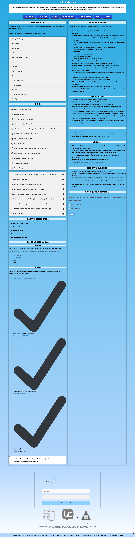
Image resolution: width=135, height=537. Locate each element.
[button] (29, 16)
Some (71, 206)
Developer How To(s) (16, 227)
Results (123, 214)
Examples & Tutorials (17, 230)
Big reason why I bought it (77, 204)
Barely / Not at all (75, 208)
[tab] (37, 39)
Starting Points (15, 234)
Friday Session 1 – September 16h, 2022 (24, 278)
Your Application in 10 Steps (19, 237)
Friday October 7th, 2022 (20, 393)
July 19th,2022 (17, 258)
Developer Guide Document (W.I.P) (20, 223)
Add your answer (73, 211)
